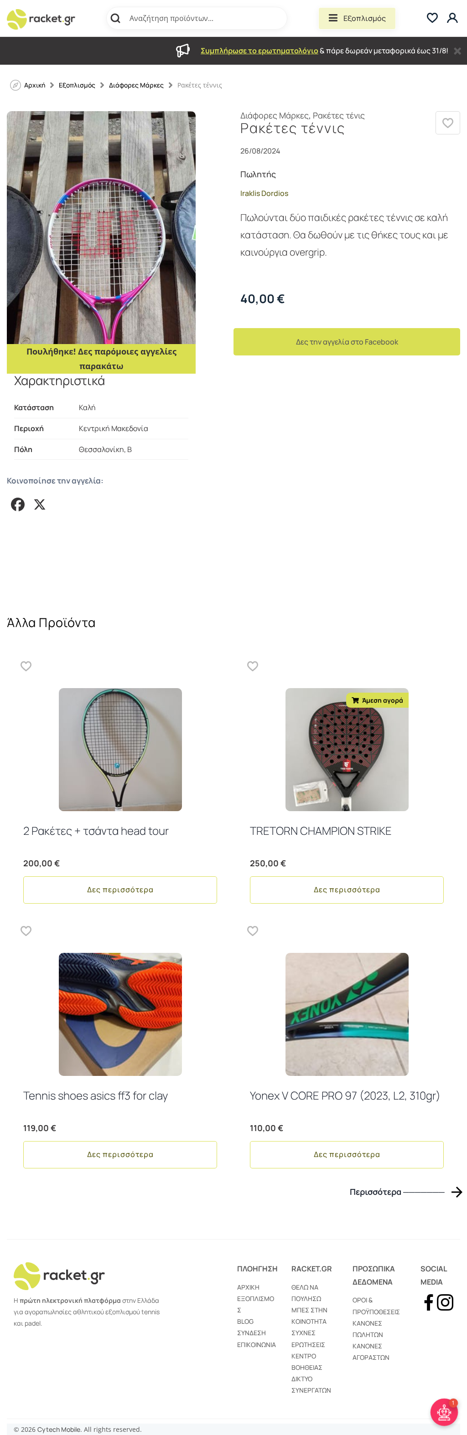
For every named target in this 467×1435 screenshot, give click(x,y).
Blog (245, 1321)
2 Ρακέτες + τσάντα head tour (96, 830)
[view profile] (453, 18)
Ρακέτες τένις (339, 115)
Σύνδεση (251, 1332)
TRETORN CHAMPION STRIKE (321, 830)
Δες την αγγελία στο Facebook (347, 342)
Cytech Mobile (58, 1429)
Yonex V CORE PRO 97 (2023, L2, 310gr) (345, 1095)
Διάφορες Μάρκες (136, 85)
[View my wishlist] (432, 18)
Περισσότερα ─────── (397, 1192)
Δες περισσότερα (120, 890)
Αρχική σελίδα (34, 85)
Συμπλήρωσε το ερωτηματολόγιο (259, 51)
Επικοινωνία (256, 1344)
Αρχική (248, 1287)
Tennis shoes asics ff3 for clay (95, 1095)
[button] (448, 122)
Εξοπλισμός (364, 18)
